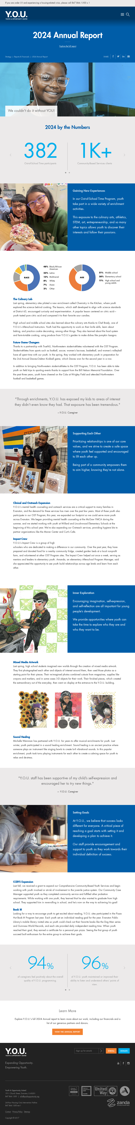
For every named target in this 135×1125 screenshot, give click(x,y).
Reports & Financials (21, 57)
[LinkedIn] (123, 56)
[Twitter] (118, 56)
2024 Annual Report (40, 57)
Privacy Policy (17, 1112)
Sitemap (27, 1112)
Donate (124, 1051)
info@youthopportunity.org (29, 1096)
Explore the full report (67, 46)
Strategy (8, 57)
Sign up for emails (84, 1051)
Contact (8, 1112)
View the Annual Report (67, 1032)
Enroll (111, 1051)
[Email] (128, 56)
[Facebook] (113, 56)
